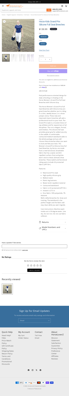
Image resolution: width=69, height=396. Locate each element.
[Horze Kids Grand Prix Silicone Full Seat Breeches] (7, 289)
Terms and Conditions (6, 357)
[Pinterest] (40, 370)
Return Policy (7, 354)
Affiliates (54, 356)
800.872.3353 (57, 9)
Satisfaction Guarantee (56, 344)
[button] (53, 222)
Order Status (23, 338)
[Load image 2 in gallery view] (14, 58)
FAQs (4, 338)
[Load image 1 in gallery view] (6, 58)
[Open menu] (3, 6)
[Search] (48, 10)
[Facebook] (29, 370)
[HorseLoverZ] (14, 6)
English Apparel (11, 15)
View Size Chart (44, 50)
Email (37, 338)
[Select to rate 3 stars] (34, 265)
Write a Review (34, 270)
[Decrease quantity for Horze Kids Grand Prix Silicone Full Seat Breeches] (41, 59)
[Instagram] (32, 370)
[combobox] (26, 10)
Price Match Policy (6, 341)
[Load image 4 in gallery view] (30, 58)
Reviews (54, 359)
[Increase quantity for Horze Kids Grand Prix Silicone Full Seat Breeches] (50, 59)
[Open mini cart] (66, 6)
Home (3, 15)
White (43, 44)
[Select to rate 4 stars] (37, 265)
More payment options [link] (53, 75)
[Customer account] (62, 6)
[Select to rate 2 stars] (31, 265)
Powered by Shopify (40, 386)
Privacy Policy (56, 348)
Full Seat (26, 15)
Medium (43, 36)
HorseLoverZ (31, 386)
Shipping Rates (8, 351)
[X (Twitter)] (36, 370)
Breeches (20, 15)
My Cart (21, 335)
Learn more (25, 250)
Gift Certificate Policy (7, 347)
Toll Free (38, 335)
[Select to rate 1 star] (28, 265)
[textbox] (34, 246)
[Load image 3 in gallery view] (22, 58)
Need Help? (6, 335)
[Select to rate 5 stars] (40, 265)
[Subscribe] (49, 320)
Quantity (41, 56)
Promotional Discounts (7, 362)
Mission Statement (55, 339)
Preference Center (55, 352)
